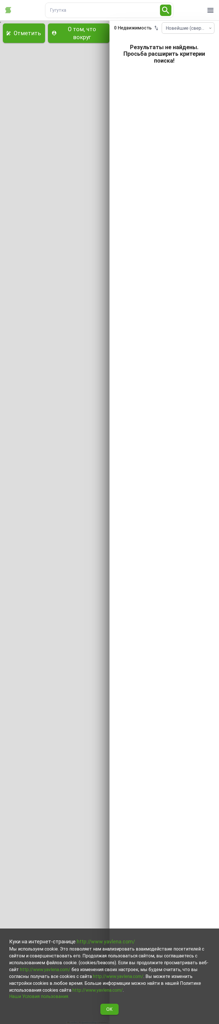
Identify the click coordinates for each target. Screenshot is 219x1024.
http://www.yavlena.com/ (106, 942)
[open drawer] (210, 10)
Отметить (27, 33)
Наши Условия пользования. (39, 996)
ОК (109, 1009)
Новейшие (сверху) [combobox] (186, 28)
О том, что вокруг (82, 33)
